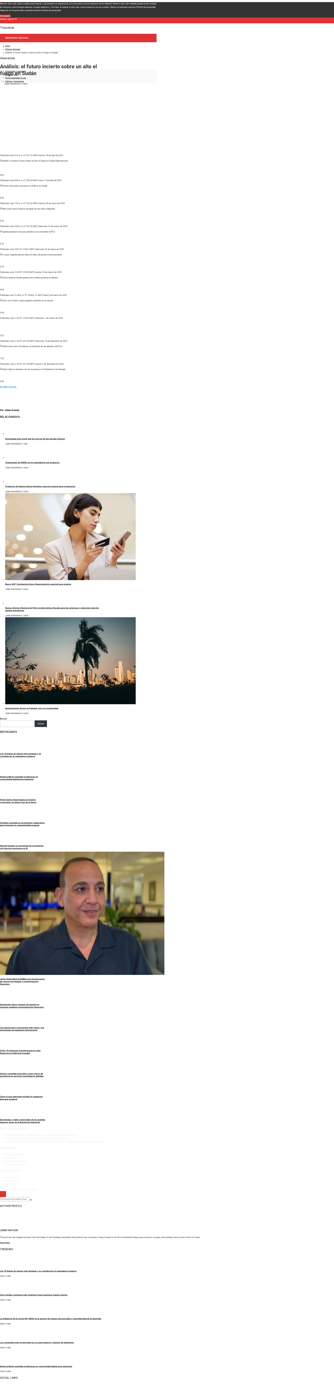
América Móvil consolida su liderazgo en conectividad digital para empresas (19, 778)
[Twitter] (1, 1384)
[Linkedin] (3, 1384)
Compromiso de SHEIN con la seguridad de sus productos (32, 462)
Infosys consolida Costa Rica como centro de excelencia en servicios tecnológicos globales (22, 1075)
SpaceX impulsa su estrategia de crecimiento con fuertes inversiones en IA (22, 847)
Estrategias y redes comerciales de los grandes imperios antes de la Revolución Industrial (22, 1121)
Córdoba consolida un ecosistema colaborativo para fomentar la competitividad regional (22, 824)
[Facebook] (0, 1384)
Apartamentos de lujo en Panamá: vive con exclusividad (31, 708)
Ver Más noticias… (9, 387)
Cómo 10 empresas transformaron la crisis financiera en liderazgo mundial (20, 1051)
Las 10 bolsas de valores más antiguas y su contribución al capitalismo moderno (20, 755)
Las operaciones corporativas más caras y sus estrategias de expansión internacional (22, 1029)
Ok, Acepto (5, 16)
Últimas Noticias (7, 58)
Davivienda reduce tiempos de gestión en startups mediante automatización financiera (22, 1005)
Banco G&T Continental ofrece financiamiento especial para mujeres (38, 584)
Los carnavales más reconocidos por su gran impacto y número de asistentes (37, 1342)
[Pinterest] (2, 1384)
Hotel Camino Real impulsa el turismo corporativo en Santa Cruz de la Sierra (18, 801)
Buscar (3, 719)
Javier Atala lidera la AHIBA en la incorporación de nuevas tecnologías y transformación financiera (22, 981)
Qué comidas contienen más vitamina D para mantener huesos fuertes (37, 1138)
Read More (5, 1243)
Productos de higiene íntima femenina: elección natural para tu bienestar (40, 486)
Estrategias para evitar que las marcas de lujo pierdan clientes (35, 439)
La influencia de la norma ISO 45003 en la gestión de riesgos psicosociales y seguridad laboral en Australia (53, 1141)
